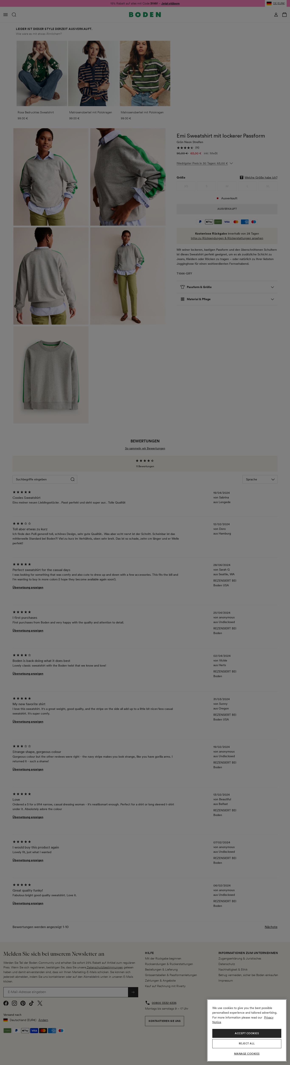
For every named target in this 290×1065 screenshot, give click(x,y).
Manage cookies (247, 1053)
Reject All (247, 1043)
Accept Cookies (247, 1033)
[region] (247, 1030)
